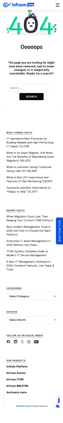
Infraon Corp (24, 406)
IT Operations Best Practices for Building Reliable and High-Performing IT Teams (29, 142)
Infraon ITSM (14, 379)
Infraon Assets (16, 373)
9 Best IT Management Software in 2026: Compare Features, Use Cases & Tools (30, 265)
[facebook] (8, 341)
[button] (58, 5)
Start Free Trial (59, 231)
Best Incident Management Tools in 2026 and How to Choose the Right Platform (28, 230)
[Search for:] (31, 88)
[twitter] (22, 342)
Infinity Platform (16, 366)
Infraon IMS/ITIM (17, 385)
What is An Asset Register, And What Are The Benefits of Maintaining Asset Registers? (30, 156)
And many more (16, 392)
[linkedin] (15, 341)
